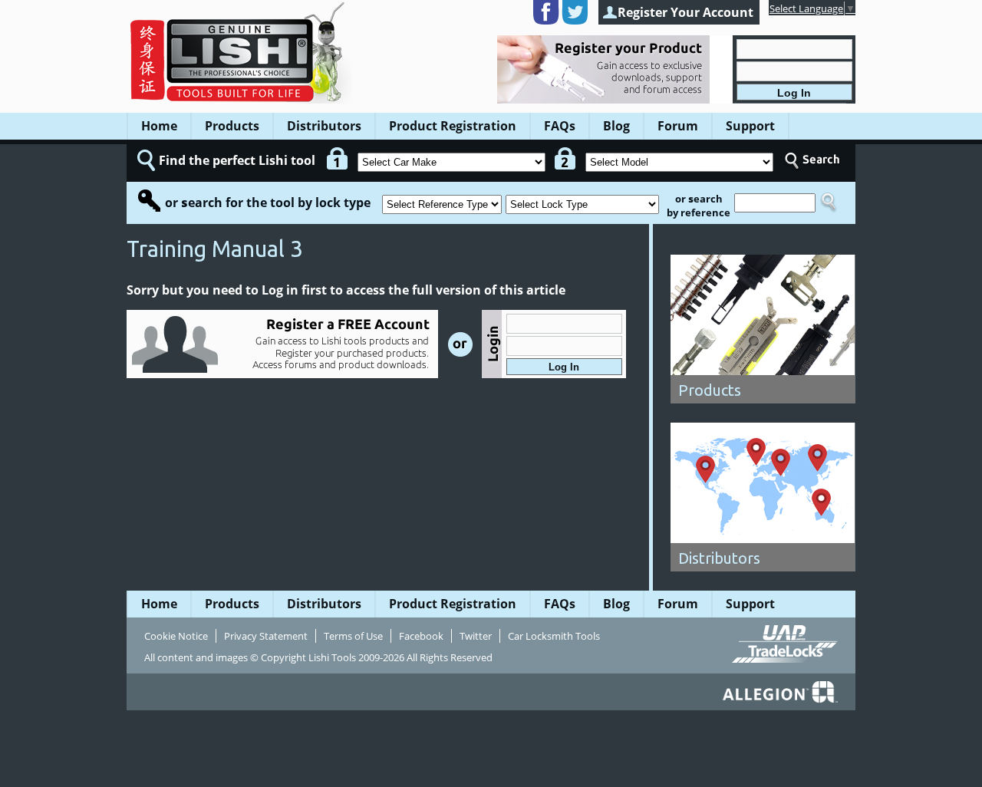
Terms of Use (353, 636)
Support (750, 125)
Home (159, 125)
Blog (616, 125)
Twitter (476, 636)
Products (232, 125)
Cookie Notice (176, 636)
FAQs (559, 125)
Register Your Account (685, 12)
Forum (677, 125)
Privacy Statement (266, 636)
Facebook (421, 636)
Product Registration (452, 125)
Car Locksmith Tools (554, 636)
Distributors (324, 125)
